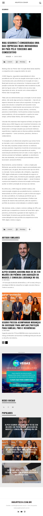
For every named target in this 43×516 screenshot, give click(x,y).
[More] (30, 62)
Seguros (5, 9)
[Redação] (3, 56)
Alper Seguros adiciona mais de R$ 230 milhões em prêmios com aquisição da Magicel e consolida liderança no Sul (21, 274)
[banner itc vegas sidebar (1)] (21, 373)
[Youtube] (12, 407)
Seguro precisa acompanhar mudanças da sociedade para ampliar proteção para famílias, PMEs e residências (21, 325)
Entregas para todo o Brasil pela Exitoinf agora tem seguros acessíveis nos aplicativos (21, 472)
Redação (8, 56)
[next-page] (6, 342)
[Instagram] (8, 407)
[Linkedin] (4, 407)
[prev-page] (3, 342)
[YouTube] (21, 512)
